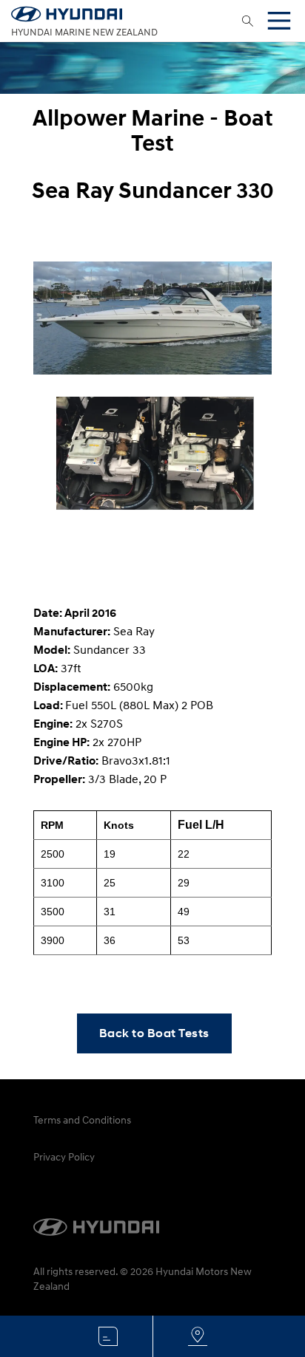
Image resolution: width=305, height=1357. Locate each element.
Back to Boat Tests (154, 1033)
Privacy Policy (64, 1156)
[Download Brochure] (108, 1336)
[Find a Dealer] (196, 1336)
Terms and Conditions (82, 1119)
